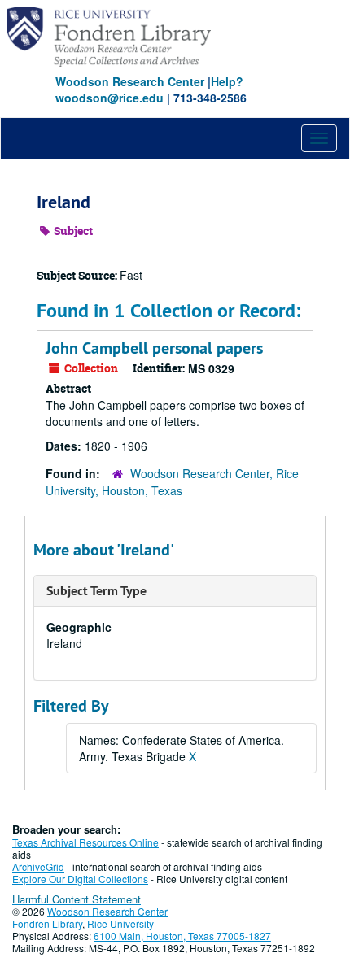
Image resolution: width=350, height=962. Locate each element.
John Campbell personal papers (154, 348)
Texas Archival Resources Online (85, 842)
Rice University (120, 923)
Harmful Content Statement (76, 899)
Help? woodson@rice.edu (149, 89)
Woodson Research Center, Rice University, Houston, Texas (172, 481)
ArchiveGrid (38, 866)
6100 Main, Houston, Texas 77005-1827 (182, 935)
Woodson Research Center (129, 81)
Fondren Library (47, 923)
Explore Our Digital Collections (80, 879)
